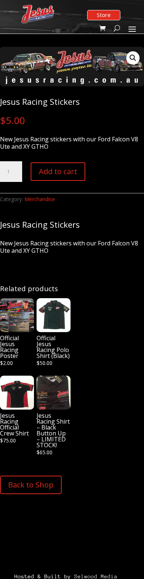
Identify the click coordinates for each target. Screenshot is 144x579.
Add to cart (58, 171)
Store (104, 14)
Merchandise (39, 199)
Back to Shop (31, 485)
